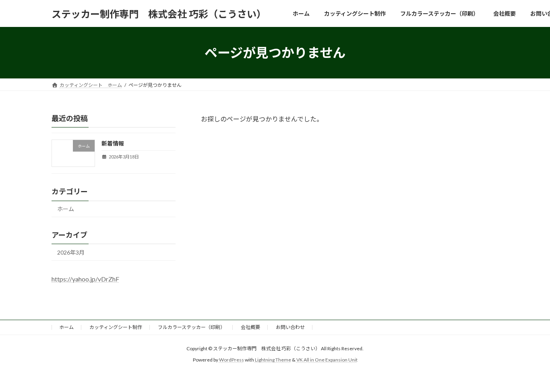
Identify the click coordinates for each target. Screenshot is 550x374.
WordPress (231, 360)
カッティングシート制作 (115, 327)
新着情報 (112, 143)
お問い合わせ (290, 327)
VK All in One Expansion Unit (327, 360)
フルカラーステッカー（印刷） (191, 327)
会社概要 (250, 327)
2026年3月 (71, 252)
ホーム (65, 208)
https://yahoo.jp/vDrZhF (85, 279)
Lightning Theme (273, 360)
